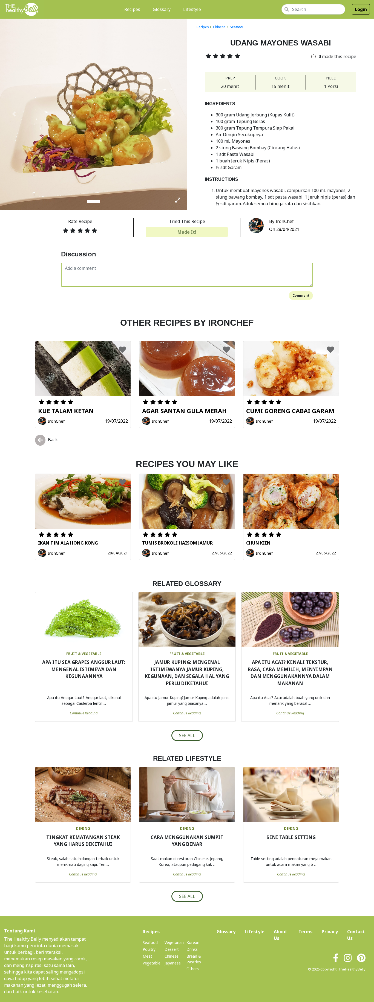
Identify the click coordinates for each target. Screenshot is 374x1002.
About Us (281, 935)
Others (192, 968)
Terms (305, 932)
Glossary (162, 9)
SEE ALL (187, 735)
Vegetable (151, 963)
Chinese (219, 27)
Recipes (133, 9)
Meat (147, 956)
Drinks (192, 949)
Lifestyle (192, 9)
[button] (14, 114)
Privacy (330, 932)
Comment (300, 295)
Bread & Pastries (193, 959)
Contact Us (356, 935)
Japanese (173, 963)
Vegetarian (174, 942)
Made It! (186, 232)
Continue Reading (84, 713)
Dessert (172, 949)
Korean (192, 942)
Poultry (149, 949)
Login (361, 9)
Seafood (236, 27)
